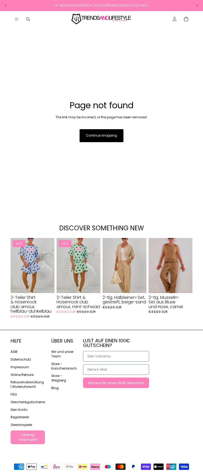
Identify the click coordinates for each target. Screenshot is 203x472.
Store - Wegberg (58, 378)
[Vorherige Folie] (16, 265)
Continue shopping (101, 135)
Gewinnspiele (21, 424)
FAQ (14, 394)
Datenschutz (21, 359)
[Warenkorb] (186, 19)
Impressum (20, 367)
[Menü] (17, 19)
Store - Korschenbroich (64, 366)
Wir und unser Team (62, 353)
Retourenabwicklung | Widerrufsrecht (27, 384)
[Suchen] (28, 19)
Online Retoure (22, 374)
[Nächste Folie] (48, 265)
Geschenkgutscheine (28, 402)
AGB (14, 351)
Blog (55, 388)
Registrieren (20, 417)
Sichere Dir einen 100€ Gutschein (116, 382)
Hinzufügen (50, 284)
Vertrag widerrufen (28, 437)
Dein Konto (19, 409)
